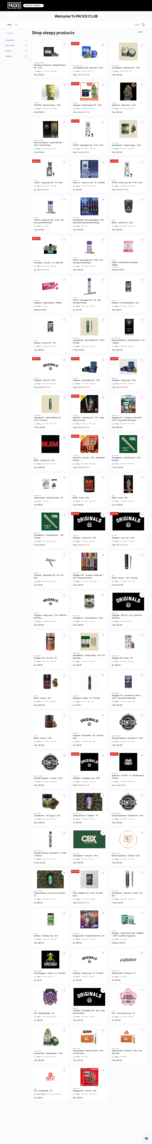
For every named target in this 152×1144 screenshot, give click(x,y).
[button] (143, 24)
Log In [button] (137, 24)
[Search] (16, 24)
